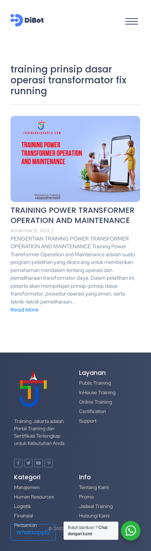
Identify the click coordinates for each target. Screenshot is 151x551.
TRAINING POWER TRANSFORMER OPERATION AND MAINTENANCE (72, 215)
